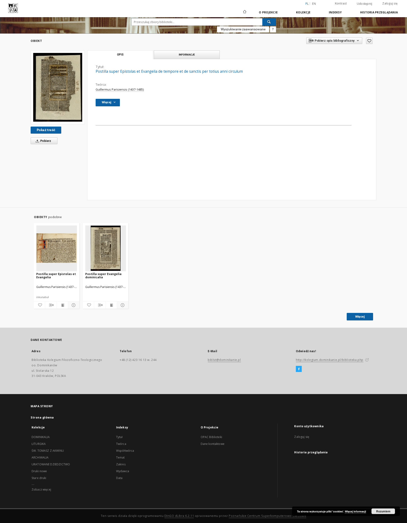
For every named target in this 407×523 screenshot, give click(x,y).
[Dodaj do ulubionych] (369, 41)
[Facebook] (299, 369)
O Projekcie (268, 12)
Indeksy (335, 12)
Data (119, 478)
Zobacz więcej (41, 489)
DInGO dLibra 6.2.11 (179, 516)
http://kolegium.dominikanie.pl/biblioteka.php (329, 360)
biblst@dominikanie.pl (224, 360)
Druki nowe (39, 471)
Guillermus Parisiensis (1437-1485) (120, 90)
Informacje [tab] (187, 54)
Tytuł (119, 437)
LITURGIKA (39, 444)
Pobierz (45, 141)
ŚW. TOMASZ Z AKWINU (48, 451)
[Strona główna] (244, 12)
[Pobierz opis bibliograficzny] (50, 305)
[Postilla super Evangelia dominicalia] (105, 248)
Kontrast (341, 3)
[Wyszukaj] (269, 22)
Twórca (121, 444)
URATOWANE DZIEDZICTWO (51, 464)
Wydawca (122, 471)
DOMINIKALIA (41, 437)
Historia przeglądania (379, 12)
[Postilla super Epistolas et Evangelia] (57, 248)
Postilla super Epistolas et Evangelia (56, 275)
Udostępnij (364, 4)
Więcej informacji (355, 511)
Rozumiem (383, 511)
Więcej (360, 316)
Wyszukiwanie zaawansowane (243, 29)
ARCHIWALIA (40, 457)
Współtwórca (125, 451)
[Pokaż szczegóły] (72, 305)
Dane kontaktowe (212, 444)
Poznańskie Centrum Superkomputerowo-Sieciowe (267, 516)
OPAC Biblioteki (211, 437)
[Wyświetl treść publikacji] (62, 305)
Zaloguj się (390, 3)
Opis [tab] (120, 54)
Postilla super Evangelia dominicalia (103, 275)
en (314, 3)
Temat (120, 457)
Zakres (121, 464)
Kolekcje (303, 12)
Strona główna (42, 417)
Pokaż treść (46, 130)
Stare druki (39, 478)
